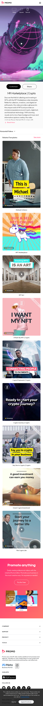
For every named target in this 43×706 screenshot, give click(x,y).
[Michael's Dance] (21, 174)
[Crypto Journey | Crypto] (21, 402)
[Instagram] (17, 665)
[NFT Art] (21, 274)
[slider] (2, 79)
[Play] (21, 44)
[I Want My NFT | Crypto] (21, 317)
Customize (13, 87)
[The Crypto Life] (21, 529)
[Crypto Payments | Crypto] (21, 359)
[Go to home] (7, 2)
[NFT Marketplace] (21, 232)
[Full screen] (40, 76)
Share (29, 87)
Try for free (21, 582)
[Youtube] (13, 688)
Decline (14, 702)
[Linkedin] (23, 688)
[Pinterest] (28, 688)
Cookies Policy (25, 697)
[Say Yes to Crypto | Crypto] (21, 444)
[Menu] (40, 3)
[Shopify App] (21, 677)
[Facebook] (7, 666)
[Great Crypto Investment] (21, 487)
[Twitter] (18, 688)
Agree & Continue (26, 702)
